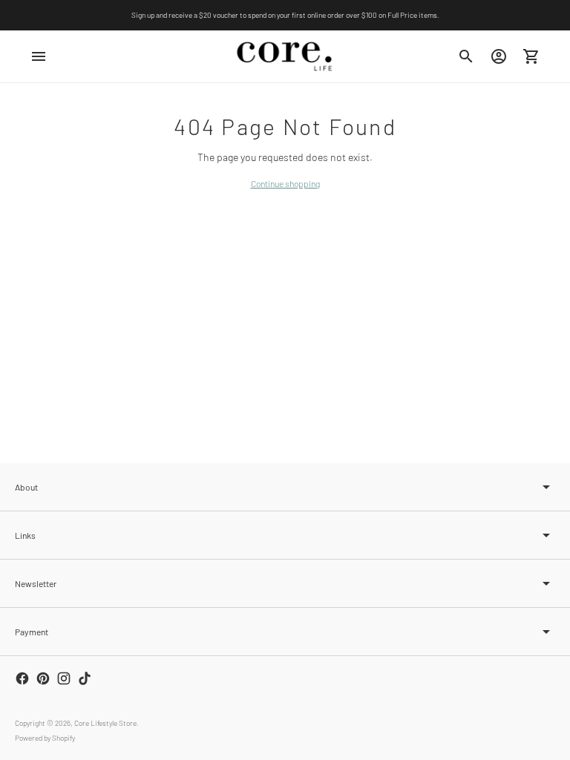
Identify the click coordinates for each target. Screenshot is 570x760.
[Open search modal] (466, 56)
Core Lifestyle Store (105, 722)
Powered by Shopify (45, 737)
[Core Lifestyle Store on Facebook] (22, 678)
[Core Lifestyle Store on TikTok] (84, 678)
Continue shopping (285, 183)
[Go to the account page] (498, 56)
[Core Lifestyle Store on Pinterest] (43, 678)
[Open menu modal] (38, 56)
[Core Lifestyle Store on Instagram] (63, 678)
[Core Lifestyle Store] (285, 56)
